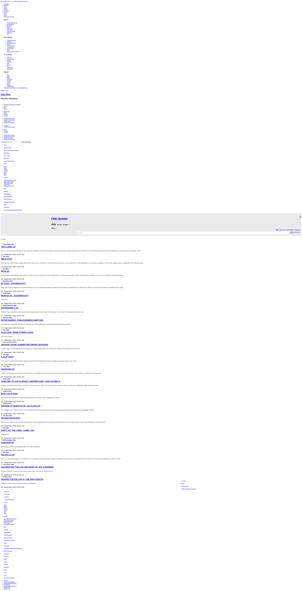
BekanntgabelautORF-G (10, 586)
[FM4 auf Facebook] (9, 119)
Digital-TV (9, 32)
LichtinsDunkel (11, 31)
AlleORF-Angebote (9, 577)
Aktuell (5, 177)
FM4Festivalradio (8, 183)
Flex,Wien (6, 256)
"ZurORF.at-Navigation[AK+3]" (19, 1)
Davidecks (6, 153)
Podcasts (6, 114)
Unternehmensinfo (11, 40)
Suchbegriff (3, 142)
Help (8, 83)
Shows (5, 145)
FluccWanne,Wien (8, 244)
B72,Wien (6, 268)
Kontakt (6, 191)
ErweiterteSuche (296, 232)
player (5, 106)
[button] (12, 104)
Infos (5, 188)
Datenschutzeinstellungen (10, 583)
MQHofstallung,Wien (9, 440)
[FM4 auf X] (7, 121)
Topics (5, 163)
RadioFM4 (10, 69)
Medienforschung (11, 43)
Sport (5, 14)
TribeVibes (7, 155)
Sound (5, 8)
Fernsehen (6, 4)
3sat (8, 63)
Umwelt (6, 170)
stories (5, 108)
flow (5, 107)
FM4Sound (7, 111)
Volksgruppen (10, 86)
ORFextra (9, 28)
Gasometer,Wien (8, 281)
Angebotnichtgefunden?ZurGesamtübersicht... (16, 87)
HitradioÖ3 (10, 67)
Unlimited (6, 158)
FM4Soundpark (8, 196)
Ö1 (7, 66)
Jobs (8, 50)
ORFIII (9, 62)
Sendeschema (7, 194)
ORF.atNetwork (8, 551)
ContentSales (10, 47)
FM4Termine (59, 218)
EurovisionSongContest (10, 180)
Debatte (6, 9)
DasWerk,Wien (7, 415)
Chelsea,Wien (7, 391)
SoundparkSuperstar (9, 186)
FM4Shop (6, 207)
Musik (5, 167)
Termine (6, 115)
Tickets (8, 27)
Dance (5, 113)
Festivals (297, 229)
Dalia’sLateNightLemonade (11, 150)
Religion (9, 85)
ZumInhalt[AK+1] (5, 1)
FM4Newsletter (8, 199)
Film (5, 166)
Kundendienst (10, 24)
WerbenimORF (11, 46)
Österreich (6, 11)
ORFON (6, 5)
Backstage (9, 25)
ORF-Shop (9, 30)
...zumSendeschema (9, 161)
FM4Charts (7, 184)
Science (9, 82)
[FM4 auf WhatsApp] (9, 122)
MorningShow (7, 147)
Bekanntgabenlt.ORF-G (13, 51)
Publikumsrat (10, 48)
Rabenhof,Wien (7, 317)
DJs (284, 229)
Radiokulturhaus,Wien (10, 305)
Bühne (292, 229)
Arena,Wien (6, 293)
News (5, 15)
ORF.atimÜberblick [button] (9, 16)
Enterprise (9, 41)
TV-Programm (10, 59)
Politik (5, 169)
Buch (5, 173)
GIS (8, 34)
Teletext (9, 60)
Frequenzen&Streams (9, 202)
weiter (4, 239)
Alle (277, 229)
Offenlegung (7, 584)
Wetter (5, 12)
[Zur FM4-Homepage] (4, 90)
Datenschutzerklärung (9, 582)
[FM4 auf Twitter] (8, 138)
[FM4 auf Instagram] (9, 118)
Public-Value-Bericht (12, 22)
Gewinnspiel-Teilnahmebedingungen (13, 210)
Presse (8, 44)
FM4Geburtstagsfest (9, 181)
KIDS (5, 6)
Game (5, 172)
